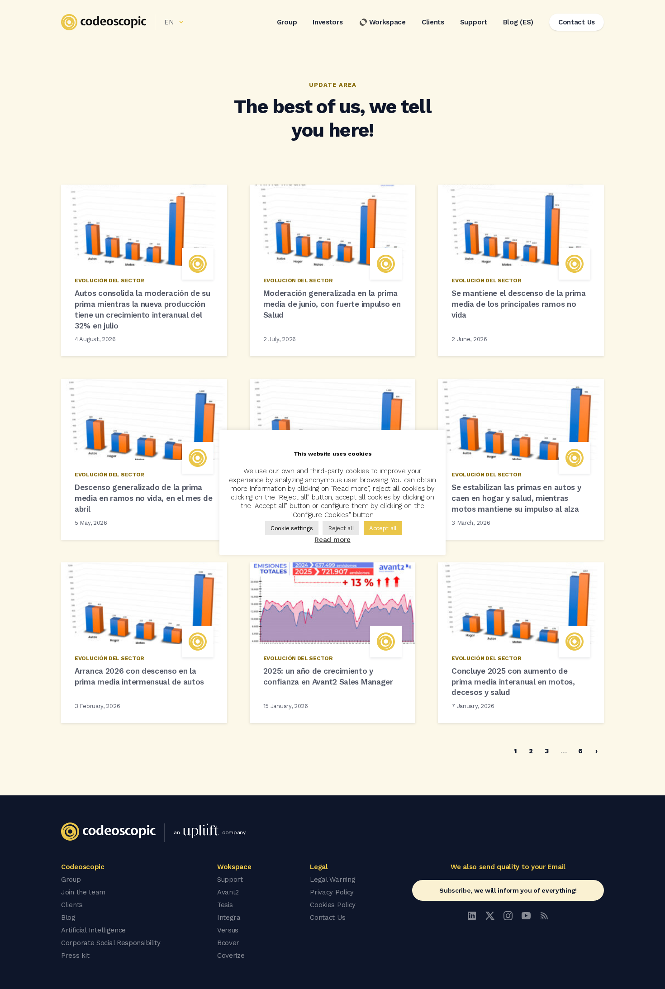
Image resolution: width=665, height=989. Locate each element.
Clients (433, 22)
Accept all (383, 528)
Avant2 (228, 892)
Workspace (387, 22)
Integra (229, 917)
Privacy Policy (332, 892)
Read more (332, 540)
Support (473, 22)
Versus (227, 930)
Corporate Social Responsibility (111, 943)
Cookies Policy (333, 905)
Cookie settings (292, 528)
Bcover (228, 943)
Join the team (83, 892)
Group (287, 22)
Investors (327, 22)
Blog (68, 917)
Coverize (231, 955)
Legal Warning (332, 879)
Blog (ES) (518, 22)
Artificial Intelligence (93, 930)
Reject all (341, 528)
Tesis (225, 905)
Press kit (75, 955)
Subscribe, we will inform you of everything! (508, 890)
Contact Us (327, 917)
